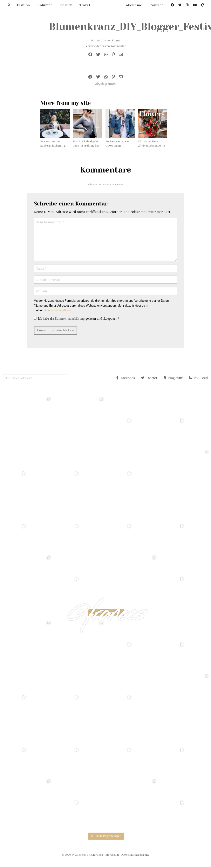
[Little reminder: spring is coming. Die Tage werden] (184, 420)
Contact (156, 5)
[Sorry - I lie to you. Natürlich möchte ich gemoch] (79, 420)
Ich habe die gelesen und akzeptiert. (78, 318)
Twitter (151, 378)
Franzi (116, 40)
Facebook (128, 378)
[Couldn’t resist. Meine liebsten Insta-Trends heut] (184, 473)
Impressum (112, 854)
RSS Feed (201, 378)
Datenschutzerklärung (58, 310)
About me (134, 5)
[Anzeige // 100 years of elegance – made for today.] (79, 526)
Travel (84, 5)
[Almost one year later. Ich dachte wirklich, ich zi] (184, 526)
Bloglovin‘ (175, 378)
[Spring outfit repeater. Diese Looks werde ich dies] (132, 579)
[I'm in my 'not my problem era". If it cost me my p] (132, 526)
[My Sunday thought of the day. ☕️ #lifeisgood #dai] (79, 473)
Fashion (23, 5)
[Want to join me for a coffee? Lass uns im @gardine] (26, 579)
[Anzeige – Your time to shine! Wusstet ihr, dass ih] (26, 526)
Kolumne (45, 5)
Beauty (66, 5)
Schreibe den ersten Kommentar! (105, 46)
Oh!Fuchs (97, 854)
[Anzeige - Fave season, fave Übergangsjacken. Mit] (132, 473)
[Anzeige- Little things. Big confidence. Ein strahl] (79, 579)
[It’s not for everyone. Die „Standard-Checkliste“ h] (132, 420)
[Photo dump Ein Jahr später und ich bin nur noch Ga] (26, 420)
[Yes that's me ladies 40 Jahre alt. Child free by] (184, 579)
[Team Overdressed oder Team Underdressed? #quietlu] (26, 473)
